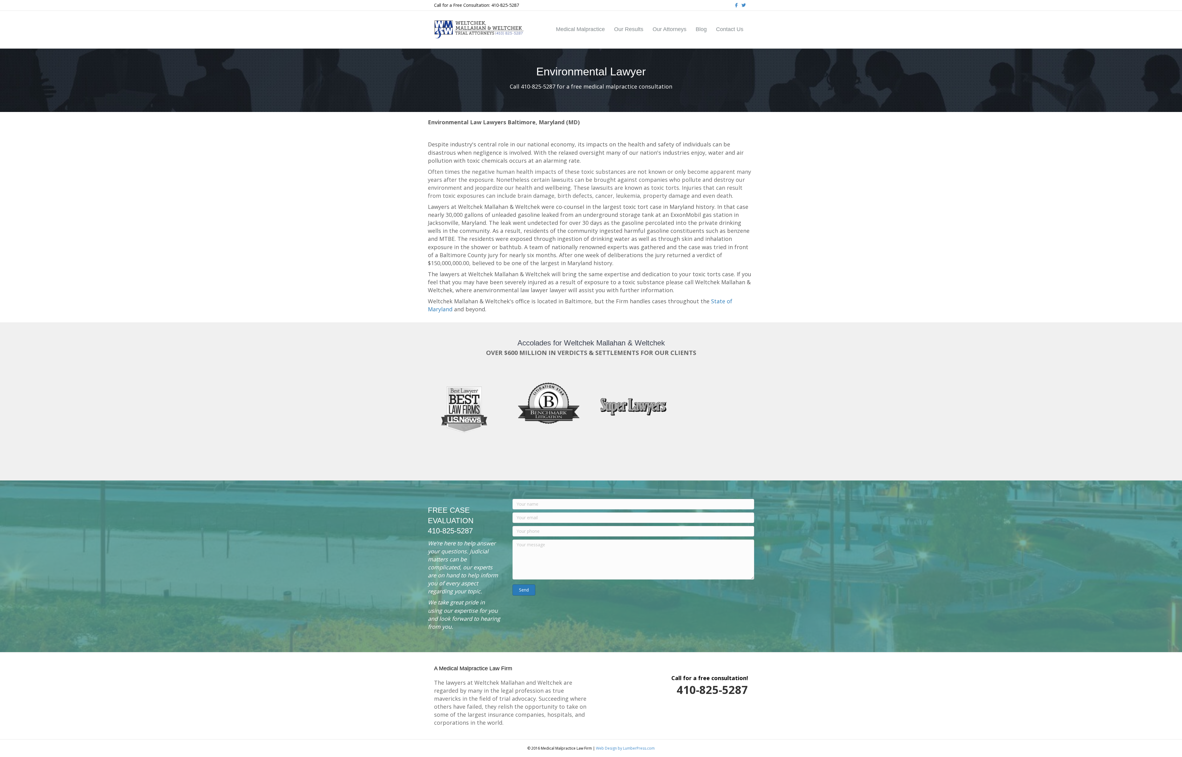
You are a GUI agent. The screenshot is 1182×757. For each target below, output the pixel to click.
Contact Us (729, 29)
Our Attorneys (669, 29)
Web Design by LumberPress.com (625, 748)
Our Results (628, 29)
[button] (524, 590)
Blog (701, 29)
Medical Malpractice (580, 29)
